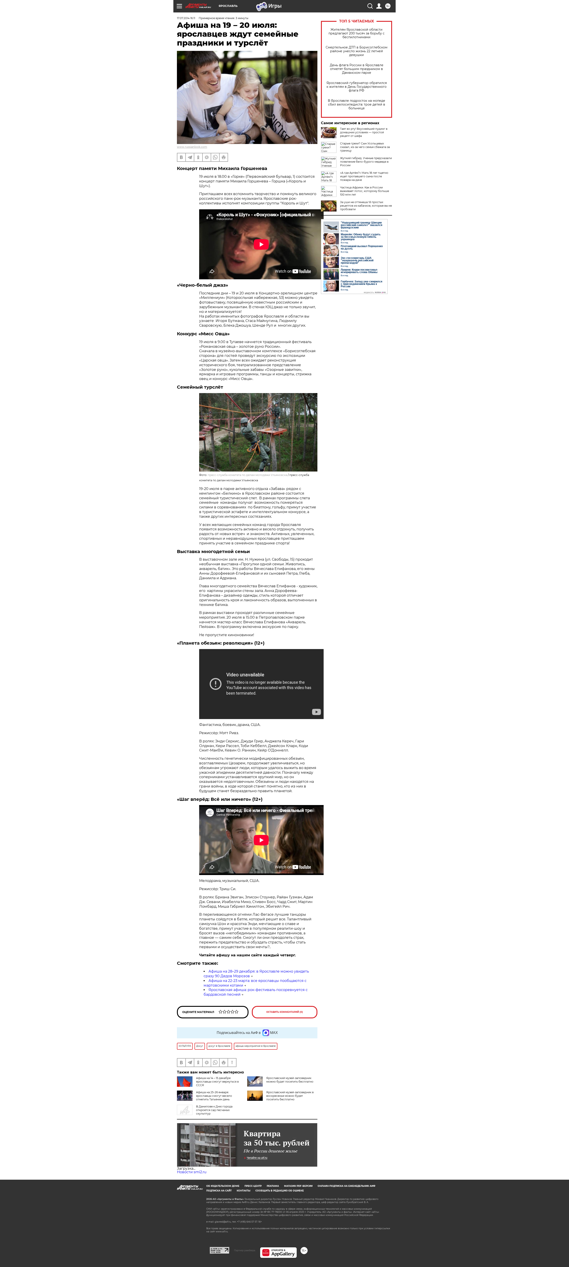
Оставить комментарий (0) (284, 1012)
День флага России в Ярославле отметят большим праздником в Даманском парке (356, 69)
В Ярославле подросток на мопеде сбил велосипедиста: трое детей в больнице (356, 104)
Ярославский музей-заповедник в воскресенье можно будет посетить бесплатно (290, 1096)
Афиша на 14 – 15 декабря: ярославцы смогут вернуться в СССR (217, 1081)
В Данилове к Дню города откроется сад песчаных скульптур (214, 1110)
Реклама (273, 1186)
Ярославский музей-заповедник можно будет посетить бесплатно (289, 1079)
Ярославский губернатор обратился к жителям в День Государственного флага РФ (357, 86)
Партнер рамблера (244, 1250)
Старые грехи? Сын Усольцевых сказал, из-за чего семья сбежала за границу (365, 147)
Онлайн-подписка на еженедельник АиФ (346, 1186)
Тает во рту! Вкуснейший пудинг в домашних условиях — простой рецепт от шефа (363, 132)
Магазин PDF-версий (298, 1186)
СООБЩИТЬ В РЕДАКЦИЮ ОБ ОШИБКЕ (279, 1190)
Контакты (243, 1190)
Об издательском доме (222, 1186)
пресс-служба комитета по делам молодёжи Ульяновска (247, 475)
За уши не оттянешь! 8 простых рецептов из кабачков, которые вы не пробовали (366, 205)
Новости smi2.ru (191, 1172)
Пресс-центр (253, 1186)
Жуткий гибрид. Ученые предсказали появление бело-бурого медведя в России (366, 161)
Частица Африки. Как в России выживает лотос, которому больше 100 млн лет (364, 191)
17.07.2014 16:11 (186, 18)
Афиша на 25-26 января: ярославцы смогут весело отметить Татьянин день (214, 1096)
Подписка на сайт (219, 1190)
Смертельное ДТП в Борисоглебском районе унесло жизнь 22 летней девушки (356, 51)
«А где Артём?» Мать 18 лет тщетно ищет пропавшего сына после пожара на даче (364, 176)
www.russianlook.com (192, 146)
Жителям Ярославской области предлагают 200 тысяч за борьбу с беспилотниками (357, 33)
